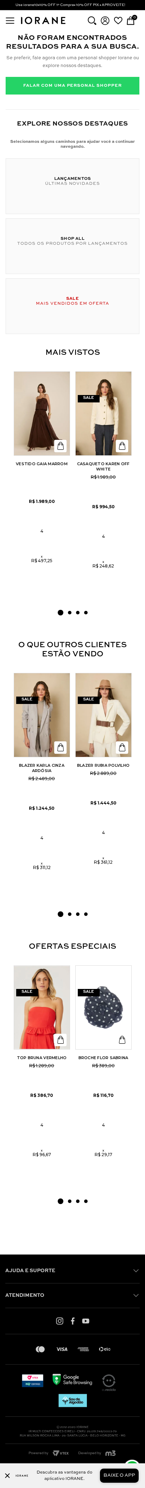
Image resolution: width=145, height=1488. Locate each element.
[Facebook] (72, 1320)
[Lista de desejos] (118, 20)
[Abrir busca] (92, 21)
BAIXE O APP (119, 1475)
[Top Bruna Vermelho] (42, 1007)
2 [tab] (69, 612)
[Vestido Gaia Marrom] (42, 413)
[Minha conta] (105, 21)
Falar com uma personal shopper (72, 86)
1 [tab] (60, 612)
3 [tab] (78, 612)
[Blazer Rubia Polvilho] (103, 715)
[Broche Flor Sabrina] (103, 1007)
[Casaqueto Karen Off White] (103, 413)
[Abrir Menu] (10, 20)
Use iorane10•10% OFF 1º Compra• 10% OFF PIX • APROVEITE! (70, 5)
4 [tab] (86, 612)
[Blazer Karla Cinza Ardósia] (42, 715)
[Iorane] (43, 25)
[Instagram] (59, 1320)
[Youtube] (85, 1320)
